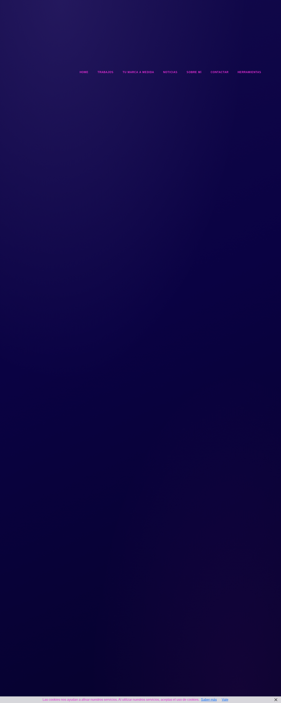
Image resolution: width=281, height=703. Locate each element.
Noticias (170, 72)
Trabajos (106, 72)
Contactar (220, 72)
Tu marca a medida (138, 72)
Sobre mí (194, 72)
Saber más (209, 699)
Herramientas (249, 72)
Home (84, 72)
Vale (225, 699)
